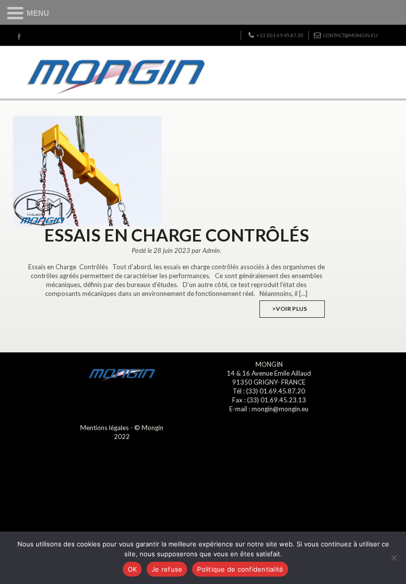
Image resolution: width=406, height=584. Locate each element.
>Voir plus (289, 308)
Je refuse (167, 569)
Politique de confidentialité (240, 569)
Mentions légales (104, 428)
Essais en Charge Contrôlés (176, 234)
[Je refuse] (394, 558)
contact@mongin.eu (350, 35)
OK (132, 569)
